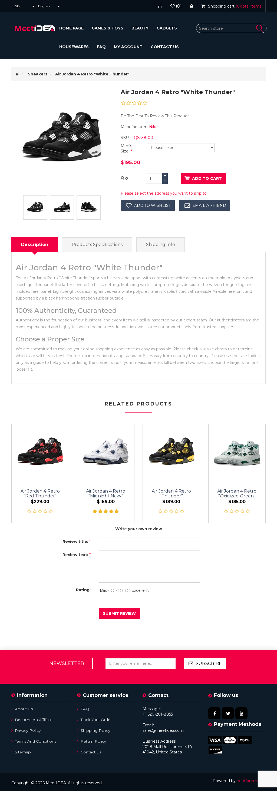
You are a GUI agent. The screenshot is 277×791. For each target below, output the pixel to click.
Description (34, 244)
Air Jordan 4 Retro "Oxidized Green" (236, 493)
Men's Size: (126, 148)
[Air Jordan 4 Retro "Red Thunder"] (40, 452)
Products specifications (97, 244)
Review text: (75, 554)
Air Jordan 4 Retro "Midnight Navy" (105, 493)
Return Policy (93, 741)
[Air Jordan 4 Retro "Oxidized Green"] (237, 452)
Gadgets (167, 28)
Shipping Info (160, 244)
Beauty (140, 28)
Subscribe (209, 663)
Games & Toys (107, 28)
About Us (24, 708)
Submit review (119, 613)
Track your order (96, 719)
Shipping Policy (95, 730)
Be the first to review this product (155, 116)
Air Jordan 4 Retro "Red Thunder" (40, 493)
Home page (71, 28)
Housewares (74, 46)
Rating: (83, 589)
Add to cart (207, 178)
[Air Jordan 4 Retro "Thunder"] (171, 452)
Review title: (75, 541)
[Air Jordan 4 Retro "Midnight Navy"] (105, 452)
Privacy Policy (28, 730)
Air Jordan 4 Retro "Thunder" (171, 493)
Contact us (165, 46)
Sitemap (23, 752)
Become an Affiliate (33, 719)
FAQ (101, 46)
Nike (153, 126)
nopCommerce (251, 780)
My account (128, 46)
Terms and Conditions (35, 741)
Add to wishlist (152, 205)
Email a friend (209, 205)
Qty (124, 177)
